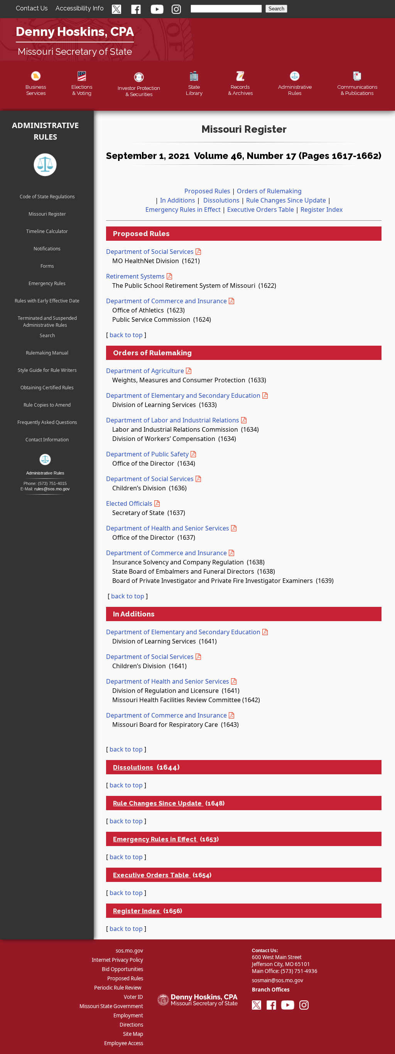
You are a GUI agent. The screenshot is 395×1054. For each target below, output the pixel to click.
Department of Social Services (150, 251)
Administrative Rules (45, 131)
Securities (139, 91)
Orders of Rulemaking (269, 191)
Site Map (133, 1033)
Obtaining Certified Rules (47, 387)
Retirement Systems (135, 276)
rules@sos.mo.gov (52, 488)
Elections (81, 90)
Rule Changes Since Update (286, 200)
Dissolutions (221, 200)
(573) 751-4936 (299, 971)
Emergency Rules (47, 283)
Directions (131, 1024)
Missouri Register (47, 214)
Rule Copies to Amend (47, 405)
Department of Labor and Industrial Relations (172, 420)
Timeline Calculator (47, 231)
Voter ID (133, 996)
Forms (47, 266)
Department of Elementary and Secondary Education (183, 395)
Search (47, 335)
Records (240, 90)
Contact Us (32, 8)
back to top (126, 335)
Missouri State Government (111, 1006)
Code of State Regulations (47, 196)
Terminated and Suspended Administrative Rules (47, 319)
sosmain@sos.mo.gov (277, 980)
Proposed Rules (207, 191)
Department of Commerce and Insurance (166, 301)
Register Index (321, 209)
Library (194, 90)
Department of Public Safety (147, 454)
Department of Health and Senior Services (167, 528)
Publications (357, 90)
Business (35, 90)
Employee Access (123, 1043)
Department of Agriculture (145, 371)
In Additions (177, 200)
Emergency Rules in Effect (183, 209)
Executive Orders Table (260, 209)
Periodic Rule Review (117, 987)
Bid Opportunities (122, 969)
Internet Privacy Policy (117, 959)
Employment (128, 1015)
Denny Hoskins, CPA (75, 31)
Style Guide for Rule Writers (47, 370)
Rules (295, 90)
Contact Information (47, 439)
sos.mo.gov (129, 950)
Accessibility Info (80, 8)
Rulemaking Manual (47, 353)
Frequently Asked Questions (47, 422)
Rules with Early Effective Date (47, 300)
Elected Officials (129, 503)
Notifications (47, 248)
